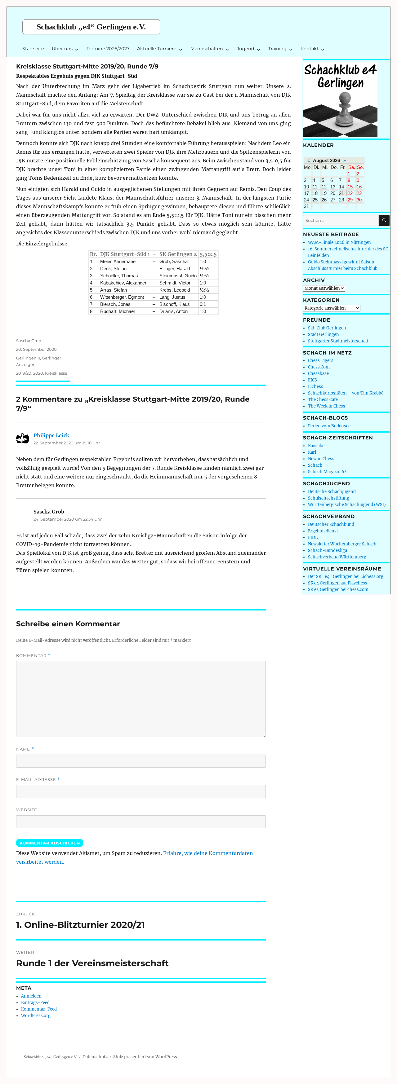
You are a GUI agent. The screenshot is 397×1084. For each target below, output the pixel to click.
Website (26, 809)
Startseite (33, 48)
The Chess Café (323, 399)
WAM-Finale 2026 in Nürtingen (339, 242)
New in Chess (321, 458)
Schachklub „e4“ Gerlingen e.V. (91, 26)
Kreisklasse (56, 373)
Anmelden (31, 996)
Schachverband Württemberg (337, 557)
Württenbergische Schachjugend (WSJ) (347, 504)
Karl (312, 452)
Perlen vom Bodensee (329, 426)
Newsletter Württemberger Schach (342, 544)
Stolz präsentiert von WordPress (145, 1057)
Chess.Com (319, 367)
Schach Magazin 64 (327, 471)
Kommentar (33, 655)
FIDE (313, 537)
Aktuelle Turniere (156, 48)
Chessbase (318, 373)
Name (25, 749)
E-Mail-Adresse (38, 779)
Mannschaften (206, 48)
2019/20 (23, 373)
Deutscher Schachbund (331, 524)
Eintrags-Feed (35, 1002)
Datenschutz (95, 1057)
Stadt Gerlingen (323, 334)
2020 (38, 373)
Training (277, 48)
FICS (312, 380)
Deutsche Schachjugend (332, 491)
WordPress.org (36, 1015)
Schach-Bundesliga (327, 550)
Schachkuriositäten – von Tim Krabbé (345, 393)
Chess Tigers (320, 360)
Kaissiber (317, 445)
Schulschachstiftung (328, 498)
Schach (315, 465)
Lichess (315, 386)
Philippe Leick (51, 435)
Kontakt (310, 48)
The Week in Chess (326, 406)
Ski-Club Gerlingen (327, 328)
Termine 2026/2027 (108, 48)
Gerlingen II (28, 357)
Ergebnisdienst (323, 531)
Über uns (62, 48)
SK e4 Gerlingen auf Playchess (337, 583)
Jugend (245, 48)
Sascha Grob (28, 340)
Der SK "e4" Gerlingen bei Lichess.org (345, 576)
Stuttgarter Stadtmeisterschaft (338, 341)
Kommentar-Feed (39, 1009)
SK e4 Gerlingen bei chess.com (338, 589)
